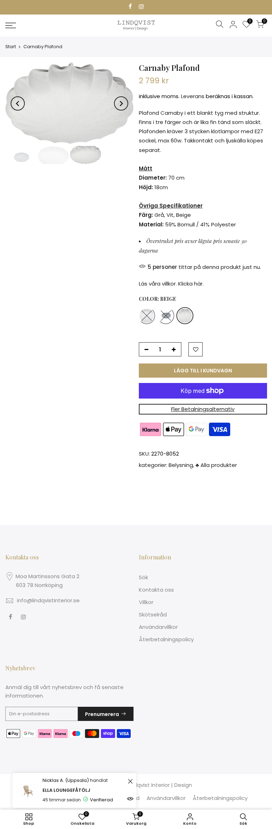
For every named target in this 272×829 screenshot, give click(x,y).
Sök (143, 577)
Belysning (181, 465)
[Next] (121, 103)
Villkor (146, 602)
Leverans (192, 96)
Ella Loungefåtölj (66, 790)
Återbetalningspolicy (166, 639)
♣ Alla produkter (216, 465)
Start (10, 46)
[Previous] (18, 103)
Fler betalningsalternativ (202, 409)
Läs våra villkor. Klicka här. (171, 283)
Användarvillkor (158, 627)
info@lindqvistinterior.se (48, 600)
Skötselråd (153, 614)
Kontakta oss (156, 589)
